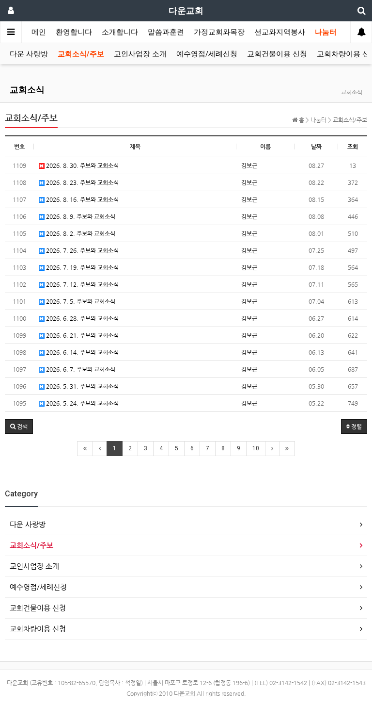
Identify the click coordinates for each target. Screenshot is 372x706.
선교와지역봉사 (279, 32)
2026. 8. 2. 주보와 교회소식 (80, 233)
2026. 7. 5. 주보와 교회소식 (80, 301)
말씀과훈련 (166, 32)
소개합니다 (120, 32)
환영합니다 (74, 32)
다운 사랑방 (29, 53)
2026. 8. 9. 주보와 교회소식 (80, 216)
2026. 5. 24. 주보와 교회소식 (82, 403)
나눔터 (326, 32)
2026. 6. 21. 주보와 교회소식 (82, 335)
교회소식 (27, 89)
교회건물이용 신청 (277, 53)
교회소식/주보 (81, 53)
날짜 (316, 146)
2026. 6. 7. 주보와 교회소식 (80, 369)
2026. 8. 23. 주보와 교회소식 (82, 182)
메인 (38, 32)
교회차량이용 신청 (38, 628)
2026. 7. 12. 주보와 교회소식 (82, 284)
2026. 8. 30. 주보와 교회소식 (82, 165)
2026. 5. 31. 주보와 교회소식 (82, 386)
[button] (19, 426)
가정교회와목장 (219, 32)
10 (255, 448)
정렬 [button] (356, 426)
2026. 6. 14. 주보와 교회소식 (82, 352)
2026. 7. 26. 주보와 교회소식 (82, 250)
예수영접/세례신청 (206, 53)
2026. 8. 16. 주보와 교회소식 (82, 199)
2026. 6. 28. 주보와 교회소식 (82, 318)
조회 (352, 146)
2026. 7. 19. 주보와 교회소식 (82, 267)
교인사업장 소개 (140, 53)
